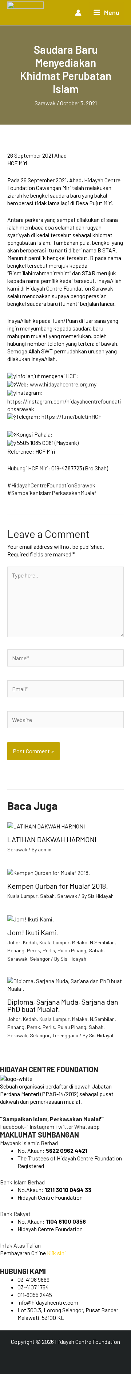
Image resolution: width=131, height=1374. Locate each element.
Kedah (30, 942)
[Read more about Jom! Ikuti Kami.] (30, 918)
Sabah (47, 896)
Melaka (79, 942)
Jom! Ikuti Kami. (33, 932)
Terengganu (65, 1035)
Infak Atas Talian (20, 1245)
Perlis (49, 950)
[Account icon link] (78, 12)
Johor (13, 942)
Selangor (40, 959)
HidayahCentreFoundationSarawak (53, 485)
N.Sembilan (102, 942)
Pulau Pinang (71, 950)
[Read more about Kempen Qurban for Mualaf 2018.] (48, 871)
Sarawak (45, 103)
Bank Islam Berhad (22, 1182)
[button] (65, 1143)
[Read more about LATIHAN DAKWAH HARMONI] (46, 825)
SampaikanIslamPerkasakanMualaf (53, 492)
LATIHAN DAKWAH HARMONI (51, 839)
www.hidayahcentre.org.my (63, 384)
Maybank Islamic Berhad (29, 1142)
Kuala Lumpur (22, 896)
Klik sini (56, 1252)
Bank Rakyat (15, 1213)
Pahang (15, 950)
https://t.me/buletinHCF (71, 416)
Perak (33, 950)
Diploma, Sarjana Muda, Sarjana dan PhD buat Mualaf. (62, 1005)
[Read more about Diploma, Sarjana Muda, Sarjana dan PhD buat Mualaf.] (65, 983)
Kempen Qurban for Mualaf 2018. (57, 885)
